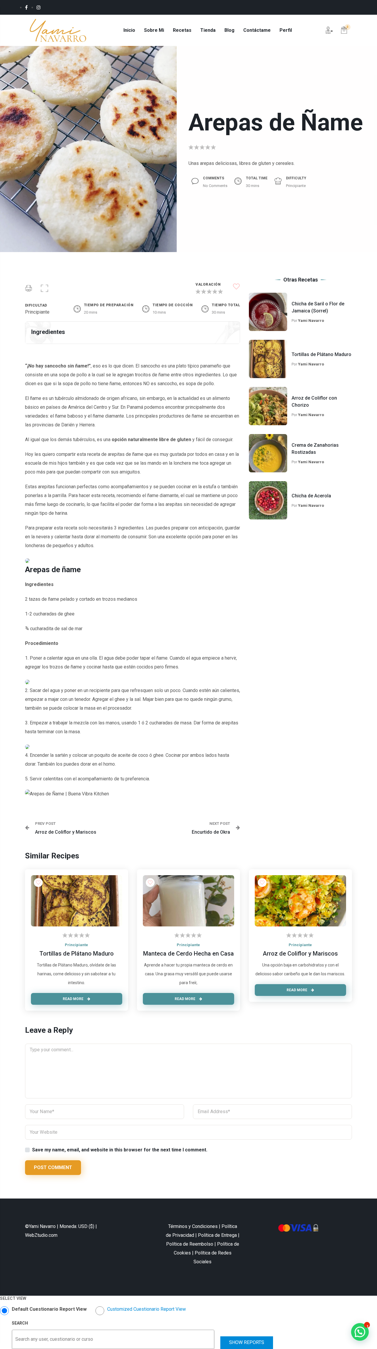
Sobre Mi (154, 30)
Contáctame (257, 30)
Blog (229, 30)
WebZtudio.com (41, 1235)
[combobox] (15, 1339)
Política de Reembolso (189, 1244)
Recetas (182, 30)
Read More (73, 999)
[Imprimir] (28, 289)
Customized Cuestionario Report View (146, 1309)
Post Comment (53, 1167)
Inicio (129, 30)
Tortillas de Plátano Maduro (321, 354)
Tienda (208, 30)
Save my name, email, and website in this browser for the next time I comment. (119, 1150)
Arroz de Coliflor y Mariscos (300, 953)
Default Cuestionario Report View (49, 1309)
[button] (44, 289)
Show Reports (246, 1342)
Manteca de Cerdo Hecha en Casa (188, 953)
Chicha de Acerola (311, 496)
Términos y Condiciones (193, 1226)
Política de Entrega (217, 1235)
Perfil (286, 30)
